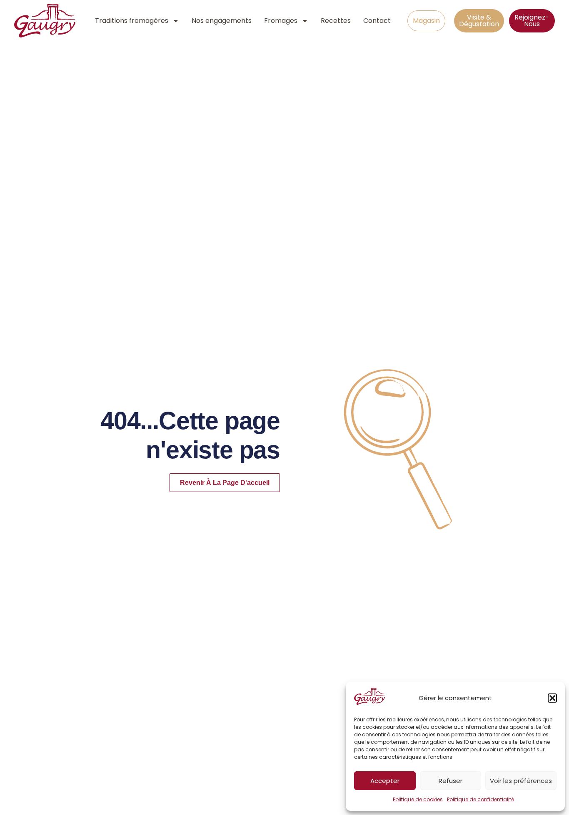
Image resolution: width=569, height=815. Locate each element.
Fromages (280, 20)
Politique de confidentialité (480, 799)
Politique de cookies (418, 799)
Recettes (336, 20)
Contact (377, 20)
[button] (552, 698)
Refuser (450, 780)
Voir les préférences (521, 780)
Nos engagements (222, 20)
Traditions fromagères (131, 20)
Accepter (384, 780)
